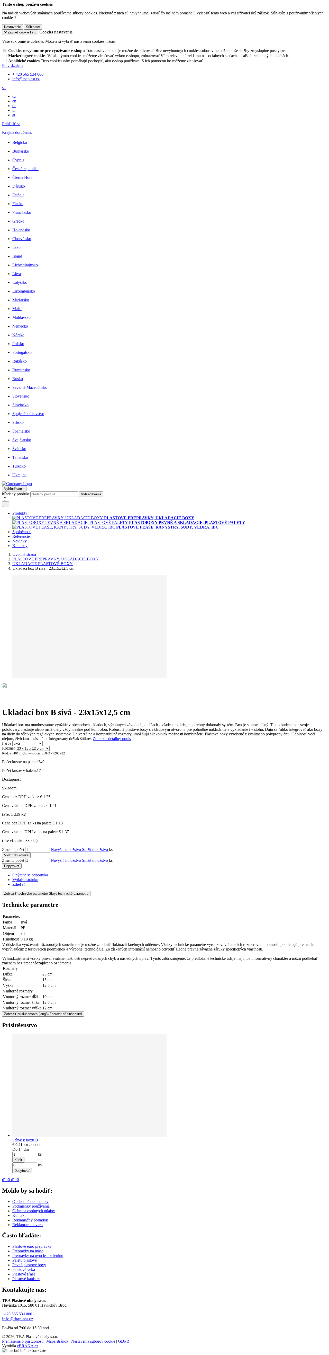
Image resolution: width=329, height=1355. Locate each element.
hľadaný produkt (15, 494)
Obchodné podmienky (30, 1201)
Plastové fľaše (23, 1274)
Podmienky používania (31, 1206)
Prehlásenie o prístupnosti (22, 1341)
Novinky (19, 541)
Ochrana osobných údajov (33, 1211)
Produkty (19, 513)
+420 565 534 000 (17, 1314)
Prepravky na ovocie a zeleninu (37, 1255)
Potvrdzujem (12, 65)
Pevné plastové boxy (29, 1265)
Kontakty (20, 545)
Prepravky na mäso (27, 1251)
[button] (4, 87)
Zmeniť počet (13, 849)
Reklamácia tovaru (27, 1224)
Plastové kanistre (26, 1279)
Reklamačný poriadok (30, 1220)
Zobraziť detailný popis (112, 738)
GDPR (123, 1341)
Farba (6, 743)
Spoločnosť (21, 532)
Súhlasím (33, 27)
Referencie (21, 536)
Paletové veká (23, 1269)
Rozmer (8, 748)
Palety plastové (24, 1260)
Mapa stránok (57, 1341)
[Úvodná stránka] (17, 483)
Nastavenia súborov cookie (93, 1341)
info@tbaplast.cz (17, 1318)
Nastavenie (12, 27)
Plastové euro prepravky (32, 1246)
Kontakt (18, 1215)
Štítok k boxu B (25, 1140)
